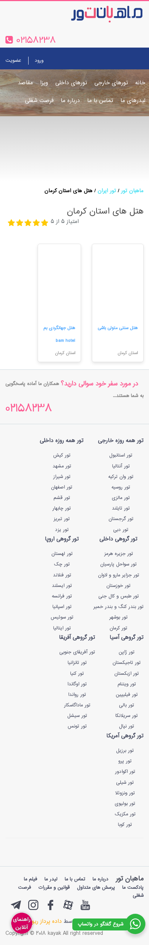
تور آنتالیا (121, 466)
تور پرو (125, 761)
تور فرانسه (62, 596)
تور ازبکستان (126, 674)
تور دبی (120, 530)
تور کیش (62, 455)
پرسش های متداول (96, 888)
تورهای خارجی (111, 83)
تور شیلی (125, 783)
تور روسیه (120, 487)
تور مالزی (121, 498)
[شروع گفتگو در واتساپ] (135, 924)
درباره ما (70, 101)
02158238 (28, 409)
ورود (39, 61)
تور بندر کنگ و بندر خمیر (118, 607)
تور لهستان (62, 554)
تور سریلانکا (126, 716)
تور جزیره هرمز (118, 554)
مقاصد (25, 83)
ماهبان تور (132, 190)
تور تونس (77, 726)
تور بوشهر (118, 617)
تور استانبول (120, 455)
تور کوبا (125, 825)
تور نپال (126, 726)
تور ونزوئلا (125, 793)
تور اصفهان (61, 487)
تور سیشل (77, 716)
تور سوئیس (62, 617)
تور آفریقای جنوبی (77, 652)
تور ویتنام (127, 684)
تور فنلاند (62, 575)
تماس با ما (100, 101)
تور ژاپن (127, 652)
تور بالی (126, 705)
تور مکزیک (125, 814)
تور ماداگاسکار (77, 705)
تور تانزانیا (77, 663)
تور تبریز (62, 519)
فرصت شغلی (39, 101)
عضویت (13, 61)
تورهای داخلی (71, 83)
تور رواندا (77, 695)
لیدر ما (51, 879)
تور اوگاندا (77, 684)
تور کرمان (118, 628)
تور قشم (62, 498)
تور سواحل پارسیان (118, 564)
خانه (140, 83)
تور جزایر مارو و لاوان (118, 575)
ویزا (44, 83)
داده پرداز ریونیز (44, 921)
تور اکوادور (125, 772)
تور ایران (107, 190)
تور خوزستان (118, 586)
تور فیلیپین (127, 695)
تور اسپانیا (62, 607)
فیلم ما (30, 879)
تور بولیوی (125, 804)
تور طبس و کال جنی (118, 596)
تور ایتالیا (62, 628)
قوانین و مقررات (54, 888)
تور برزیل (125, 751)
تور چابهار (61, 508)
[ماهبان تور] (95, 14)
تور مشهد (61, 466)
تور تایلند (121, 508)
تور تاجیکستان (126, 663)
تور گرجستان (120, 519)
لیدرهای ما (132, 101)
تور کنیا (77, 674)
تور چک (62, 564)
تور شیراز (62, 477)
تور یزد (62, 530)
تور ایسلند (62, 586)
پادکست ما (133, 888)
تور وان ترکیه (120, 477)
